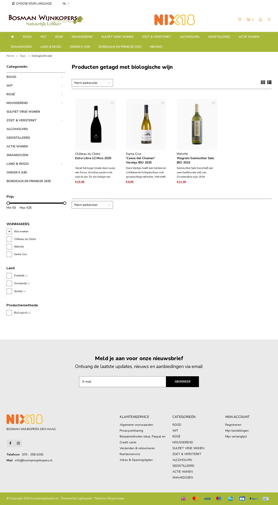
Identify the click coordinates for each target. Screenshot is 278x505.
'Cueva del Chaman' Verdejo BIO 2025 (140, 160)
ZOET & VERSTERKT (156, 37)
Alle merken (21, 231)
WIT (43, 37)
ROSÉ (59, 37)
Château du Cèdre (25, 239)
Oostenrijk (22, 283)
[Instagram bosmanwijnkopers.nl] (18, 443)
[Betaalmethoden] (183, 498)
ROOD (27, 37)
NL (64, 4)
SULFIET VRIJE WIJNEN (117, 37)
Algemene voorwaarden (136, 425)
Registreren (233, 425)
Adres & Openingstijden (136, 460)
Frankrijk (21, 275)
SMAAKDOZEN (21, 47)
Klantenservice (130, 454)
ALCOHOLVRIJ (189, 37)
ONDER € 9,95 (80, 47)
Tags (23, 56)
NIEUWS (156, 47)
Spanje (20, 291)
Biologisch (22, 312)
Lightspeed (84, 498)
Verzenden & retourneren (137, 448)
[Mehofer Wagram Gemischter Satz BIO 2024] (197, 124)
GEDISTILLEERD (219, 37)
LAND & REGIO (50, 47)
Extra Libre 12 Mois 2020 (93, 158)
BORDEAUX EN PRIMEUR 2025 (120, 47)
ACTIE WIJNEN (249, 37)
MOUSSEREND (82, 37)
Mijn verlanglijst (236, 436)
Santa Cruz (20, 254)
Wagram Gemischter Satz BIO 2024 (195, 160)
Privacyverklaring (131, 431)
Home (10, 56)
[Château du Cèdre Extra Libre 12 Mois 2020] (95, 124)
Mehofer (19, 246)
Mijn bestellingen (237, 431)
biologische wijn (42, 56)
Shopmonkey (115, 498)
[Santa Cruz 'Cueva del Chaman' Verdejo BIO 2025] (146, 124)
